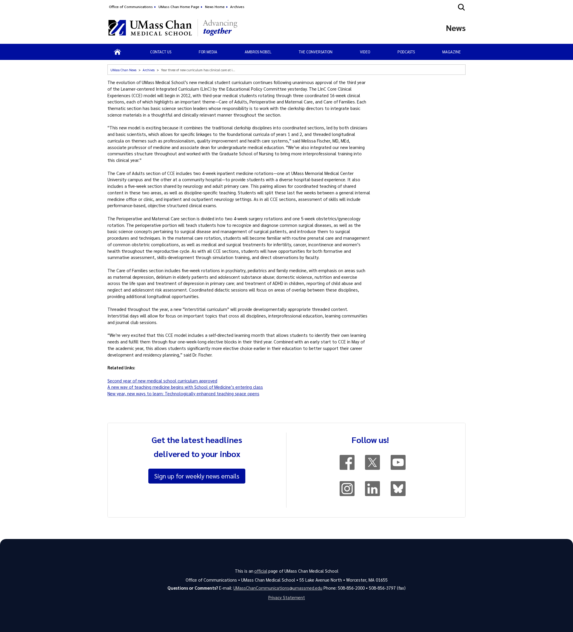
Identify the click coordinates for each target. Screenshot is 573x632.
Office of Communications (131, 6)
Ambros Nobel (258, 51)
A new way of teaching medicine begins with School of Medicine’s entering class (185, 387)
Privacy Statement (286, 597)
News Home (215, 6)
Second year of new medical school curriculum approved (162, 380)
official (260, 571)
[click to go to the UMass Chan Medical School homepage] (150, 27)
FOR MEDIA (208, 51)
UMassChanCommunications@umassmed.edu (277, 588)
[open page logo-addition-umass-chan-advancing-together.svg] (220, 28)
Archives (237, 6)
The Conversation (315, 51)
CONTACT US (160, 51)
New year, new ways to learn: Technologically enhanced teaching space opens (183, 393)
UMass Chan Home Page (178, 6)
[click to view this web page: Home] (117, 52)
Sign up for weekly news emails (196, 476)
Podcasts (406, 51)
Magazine (451, 51)
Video (365, 51)
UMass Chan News (123, 70)
